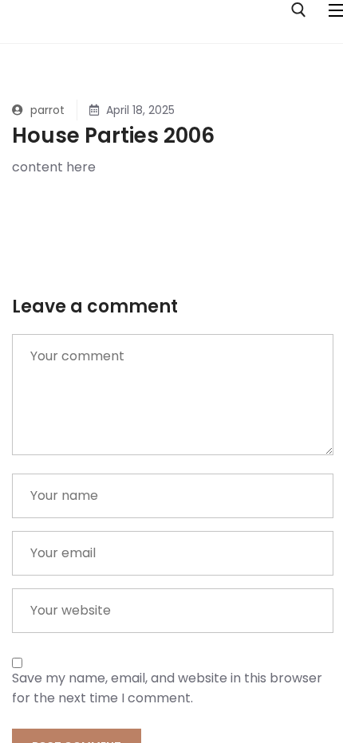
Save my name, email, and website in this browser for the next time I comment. (167, 688)
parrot (46, 110)
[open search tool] (298, 10)
